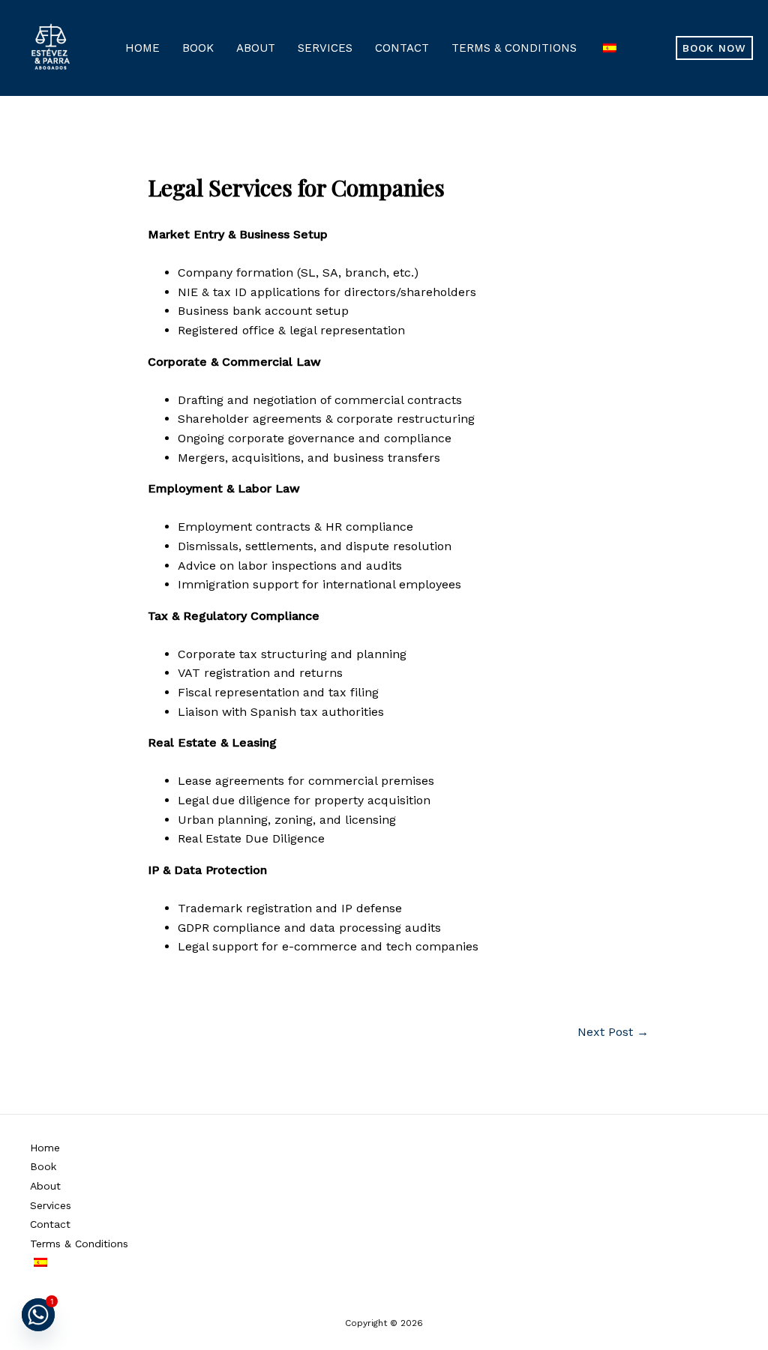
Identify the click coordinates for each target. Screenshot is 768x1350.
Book (198, 48)
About (255, 48)
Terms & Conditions (514, 48)
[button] (714, 48)
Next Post (613, 1032)
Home (142, 48)
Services (325, 48)
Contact (402, 48)
